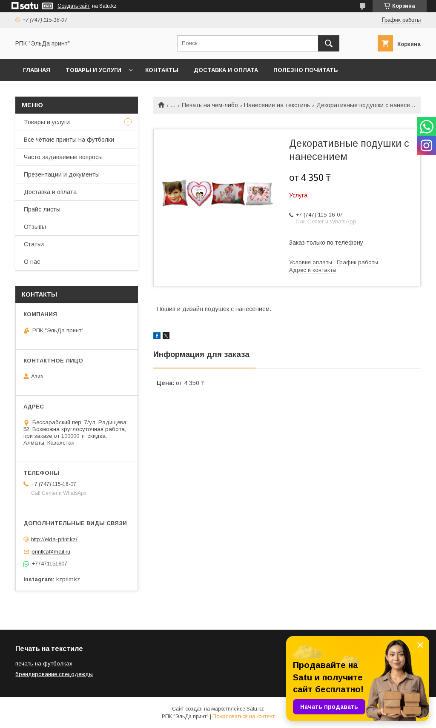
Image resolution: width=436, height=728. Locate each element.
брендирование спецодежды (54, 674)
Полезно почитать (305, 70)
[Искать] (328, 43)
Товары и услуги (93, 70)
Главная (36, 70)
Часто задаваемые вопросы (63, 157)
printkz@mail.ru (51, 551)
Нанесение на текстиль (277, 105)
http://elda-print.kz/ (54, 539)
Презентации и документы (62, 174)
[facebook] (157, 337)
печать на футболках (43, 663)
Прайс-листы (42, 209)
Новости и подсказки (60, 92)
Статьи (34, 244)
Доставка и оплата (226, 70)
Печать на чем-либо (210, 105)
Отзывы (35, 226)
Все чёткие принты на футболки (69, 139)
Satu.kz (255, 709)
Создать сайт (73, 6)
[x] (166, 337)
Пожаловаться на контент (243, 716)
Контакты (161, 70)
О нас (32, 261)
